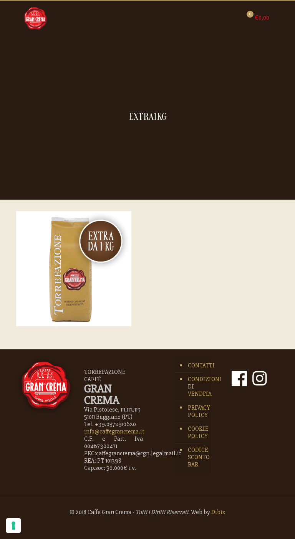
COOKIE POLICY (197, 432)
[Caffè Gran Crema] (35, 18)
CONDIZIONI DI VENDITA (197, 386)
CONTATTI (197, 365)
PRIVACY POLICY (197, 411)
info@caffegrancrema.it (114, 431)
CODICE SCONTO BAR (197, 457)
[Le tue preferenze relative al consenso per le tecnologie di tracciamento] (13, 525)
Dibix (218, 512)
